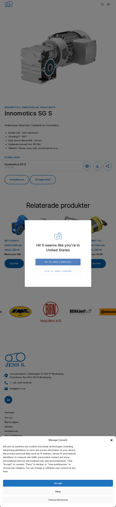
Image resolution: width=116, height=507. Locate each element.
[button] (111, 440)
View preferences (58, 499)
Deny (58, 491)
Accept (58, 483)
